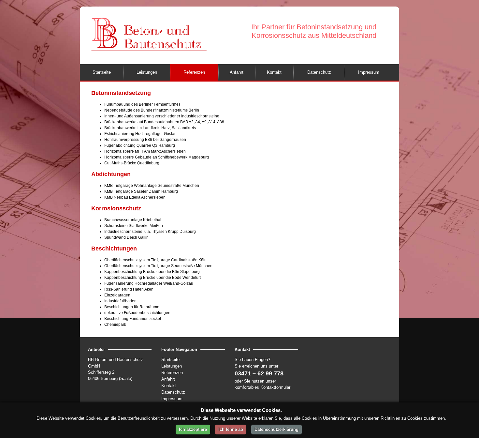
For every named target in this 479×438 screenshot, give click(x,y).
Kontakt (168, 385)
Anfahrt (168, 379)
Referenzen (172, 372)
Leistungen (171, 366)
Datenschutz (173, 392)
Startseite (170, 359)
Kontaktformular (275, 387)
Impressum (171, 398)
